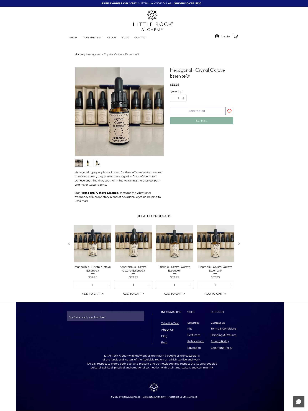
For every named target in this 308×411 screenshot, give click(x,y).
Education (194, 347)
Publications (195, 341)
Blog (164, 336)
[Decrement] (173, 98)
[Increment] (183, 98)
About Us (167, 329)
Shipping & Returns (223, 335)
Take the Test (170, 323)
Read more (81, 200)
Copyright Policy (221, 347)
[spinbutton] (178, 98)
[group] (154, 261)
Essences (193, 322)
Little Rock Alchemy (154, 396)
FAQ (164, 342)
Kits (189, 328)
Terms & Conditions (223, 328)
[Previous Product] (69, 243)
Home (79, 54)
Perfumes (193, 335)
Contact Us (218, 322)
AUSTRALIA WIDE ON (151, 3)
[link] (235, 36)
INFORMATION (171, 312)
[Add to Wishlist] (229, 111)
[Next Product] (239, 243)
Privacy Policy (220, 341)
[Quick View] (92, 243)
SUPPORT (217, 312)
